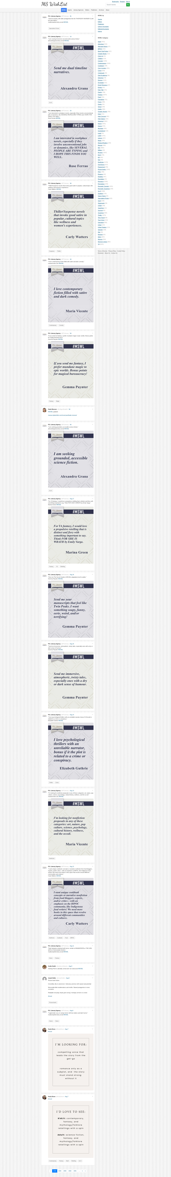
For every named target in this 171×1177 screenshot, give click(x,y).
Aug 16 (72, 574)
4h (70, 16)
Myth (67, 1161)
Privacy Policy (112, 251)
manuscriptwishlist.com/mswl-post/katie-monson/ (62, 415)
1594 (59, 1171)
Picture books (52, 1002)
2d (70, 110)
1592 (69, 1171)
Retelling (62, 566)
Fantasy (51, 401)
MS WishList (54, 4)
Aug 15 (72, 644)
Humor (51, 1021)
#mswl (50, 996)
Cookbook (59, 937)
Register (122, 1)
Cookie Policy (121, 251)
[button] (93, 16)
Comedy (61, 325)
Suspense (51, 251)
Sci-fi (50, 102)
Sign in (128, 1)
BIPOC (72, 937)
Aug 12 (72, 866)
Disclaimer (101, 253)
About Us (107, 253)
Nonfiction (51, 858)
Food (66, 937)
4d (70, 259)
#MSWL (66, 22)
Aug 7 (66, 1029)
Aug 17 (72, 498)
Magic (57, 401)
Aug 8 (67, 978)
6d (70, 424)
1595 (54, 1171)
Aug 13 (72, 790)
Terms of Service (102, 251)
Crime (57, 782)
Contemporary (52, 325)
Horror (50, 958)
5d (70, 333)
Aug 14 (72, 714)
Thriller (59, 251)
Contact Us (114, 253)
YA (57, 566)
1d (70, 36)
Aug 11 (72, 946)
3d (70, 183)
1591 (75, 1171)
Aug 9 (70, 966)
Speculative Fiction (54, 28)
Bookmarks (115, 1)
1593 (64, 1171)
